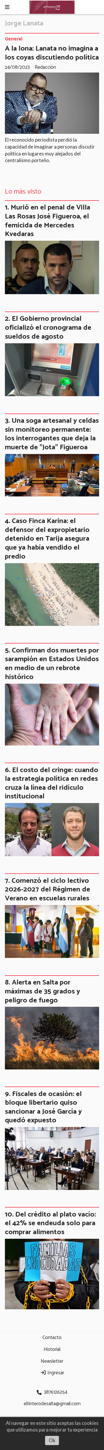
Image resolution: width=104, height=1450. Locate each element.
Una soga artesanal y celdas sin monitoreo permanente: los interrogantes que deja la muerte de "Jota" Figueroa (52, 434)
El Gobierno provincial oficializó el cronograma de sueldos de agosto (48, 327)
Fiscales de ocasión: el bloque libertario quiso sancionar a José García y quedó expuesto (43, 1107)
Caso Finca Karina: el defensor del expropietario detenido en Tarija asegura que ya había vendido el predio (47, 538)
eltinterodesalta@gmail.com (52, 1404)
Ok (52, 1440)
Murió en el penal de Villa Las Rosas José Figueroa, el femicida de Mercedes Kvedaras (47, 221)
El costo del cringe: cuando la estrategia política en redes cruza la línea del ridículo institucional (51, 783)
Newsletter (52, 1361)
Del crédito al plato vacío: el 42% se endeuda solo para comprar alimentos (50, 1223)
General (13, 39)
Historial (52, 1349)
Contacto (52, 1338)
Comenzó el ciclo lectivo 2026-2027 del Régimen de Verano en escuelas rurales (47, 889)
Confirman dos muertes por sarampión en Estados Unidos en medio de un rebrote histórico (52, 664)
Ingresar (55, 1373)
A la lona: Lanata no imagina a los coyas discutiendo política (52, 53)
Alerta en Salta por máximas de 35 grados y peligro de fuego (42, 991)
